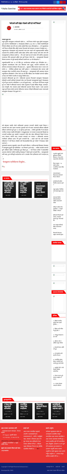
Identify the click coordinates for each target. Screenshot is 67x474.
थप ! (38, 449)
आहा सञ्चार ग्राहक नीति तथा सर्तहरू (56, 470)
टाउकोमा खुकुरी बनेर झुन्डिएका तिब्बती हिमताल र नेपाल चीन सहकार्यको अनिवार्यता (9, 187)
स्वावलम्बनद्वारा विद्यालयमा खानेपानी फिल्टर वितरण (40, 189)
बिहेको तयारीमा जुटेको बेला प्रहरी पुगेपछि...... (57, 322)
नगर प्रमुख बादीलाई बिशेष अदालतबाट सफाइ (58, 226)
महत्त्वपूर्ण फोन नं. (50, 466)
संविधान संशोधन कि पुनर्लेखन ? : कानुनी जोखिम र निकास (58, 208)
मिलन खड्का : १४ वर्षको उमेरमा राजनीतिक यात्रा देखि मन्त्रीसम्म (24, 187)
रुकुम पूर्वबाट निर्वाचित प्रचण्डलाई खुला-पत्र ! (58, 190)
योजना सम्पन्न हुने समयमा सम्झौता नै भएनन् (58, 377)
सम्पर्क (63, 466)
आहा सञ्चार (17, 27)
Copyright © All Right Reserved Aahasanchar (14, 466)
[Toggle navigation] (2, 14)
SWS (11, 470)
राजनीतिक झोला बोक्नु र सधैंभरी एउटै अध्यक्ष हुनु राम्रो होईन (58, 361)
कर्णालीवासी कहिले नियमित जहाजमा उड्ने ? (58, 182)
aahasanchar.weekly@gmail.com (11, 441)
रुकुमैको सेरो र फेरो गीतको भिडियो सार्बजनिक (58, 369)
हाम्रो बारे (58, 466)
